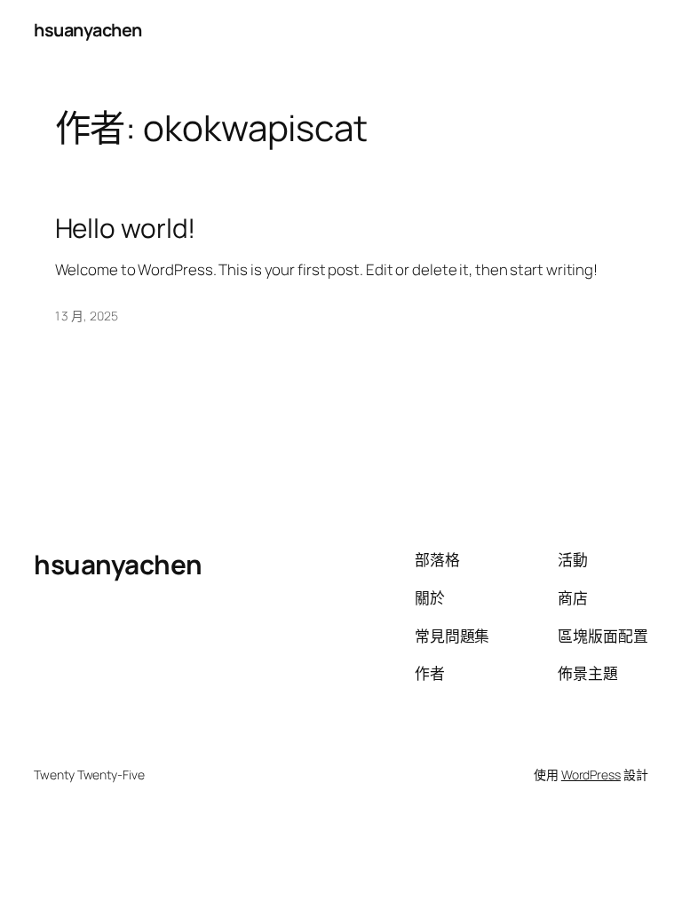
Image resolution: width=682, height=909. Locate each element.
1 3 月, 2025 (86, 315)
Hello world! (125, 227)
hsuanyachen (88, 30)
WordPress (591, 774)
